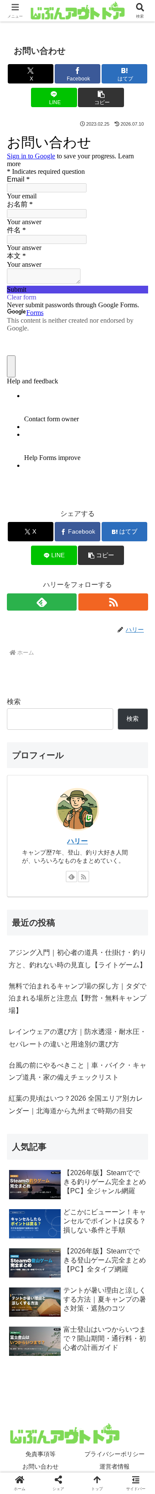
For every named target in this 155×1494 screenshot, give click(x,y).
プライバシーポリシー (114, 1454)
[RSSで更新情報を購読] (113, 602)
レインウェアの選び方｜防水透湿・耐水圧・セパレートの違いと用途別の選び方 (77, 1038)
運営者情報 (114, 1466)
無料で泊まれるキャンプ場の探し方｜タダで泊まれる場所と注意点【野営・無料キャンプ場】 (77, 998)
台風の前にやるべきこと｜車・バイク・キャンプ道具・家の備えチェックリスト (77, 1071)
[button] (101, 97)
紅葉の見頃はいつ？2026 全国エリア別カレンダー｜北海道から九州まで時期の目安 (76, 1104)
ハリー (77, 841)
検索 (14, 701)
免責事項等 (40, 1454)
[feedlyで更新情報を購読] (42, 602)
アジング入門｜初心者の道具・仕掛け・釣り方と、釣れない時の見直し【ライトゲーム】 (77, 959)
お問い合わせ (40, 1466)
